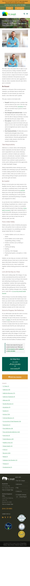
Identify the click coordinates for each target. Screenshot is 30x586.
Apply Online (14, 368)
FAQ (17, 487)
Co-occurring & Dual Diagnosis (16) (12, 421)
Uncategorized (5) (7, 467)
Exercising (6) (6, 435)
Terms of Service (11, 545)
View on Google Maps (7, 490)
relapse (8, 319)
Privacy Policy (23, 543)
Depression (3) (6, 425)
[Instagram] (10, 517)
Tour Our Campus (20, 480)
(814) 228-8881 (11, 351)
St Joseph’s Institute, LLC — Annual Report (21, 496)
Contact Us (19, 491)
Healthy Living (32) (8, 442)
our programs (11, 349)
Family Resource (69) (8, 439)
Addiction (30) (6, 389)
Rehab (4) (5, 456)
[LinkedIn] (2, 517)
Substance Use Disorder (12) (10, 460)
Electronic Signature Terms (21, 545)
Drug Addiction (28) (8, 428)
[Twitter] (5, 517)
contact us (21, 349)
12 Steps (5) (6, 386)
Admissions (19, 484)
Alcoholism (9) (6, 407)
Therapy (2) (6, 463)
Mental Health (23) (7, 446)
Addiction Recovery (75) (9, 393)
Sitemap (5, 545)
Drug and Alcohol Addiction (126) (11, 432)
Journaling (20, 106)
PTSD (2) (5, 449)
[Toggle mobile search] (24, 13)
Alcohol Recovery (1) (8, 404)
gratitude (22, 190)
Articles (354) (6, 414)
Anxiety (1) (5, 411)
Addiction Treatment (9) (9, 396)
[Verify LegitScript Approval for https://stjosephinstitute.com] (8, 523)
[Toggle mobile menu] (27, 13)
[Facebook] (8, 517)
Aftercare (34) (6, 400)
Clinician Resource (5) (8, 418)
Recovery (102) (6, 453)
